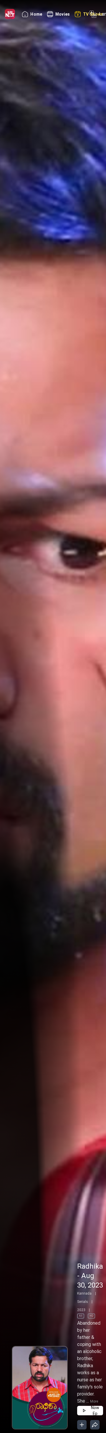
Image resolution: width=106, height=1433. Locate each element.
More (94, 1401)
